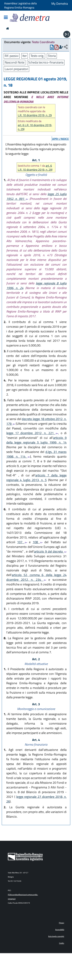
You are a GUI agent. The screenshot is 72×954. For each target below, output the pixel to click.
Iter (24, 55)
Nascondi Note (14, 62)
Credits (61, 943)
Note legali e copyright (56, 936)
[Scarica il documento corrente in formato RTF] (52, 48)
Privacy (61, 922)
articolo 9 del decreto (49, 551)
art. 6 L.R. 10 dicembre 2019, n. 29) (35, 127)
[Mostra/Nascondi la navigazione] (6, 17)
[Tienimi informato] (61, 47)
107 (20, 542)
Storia (52, 55)
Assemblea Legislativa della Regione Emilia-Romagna (20, 5)
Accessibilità (59, 929)
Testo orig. (37, 55)
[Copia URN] (66, 47)
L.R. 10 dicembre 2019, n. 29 (35, 115)
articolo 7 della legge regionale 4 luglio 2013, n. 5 (36, 477)
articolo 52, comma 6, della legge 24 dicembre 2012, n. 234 (36, 577)
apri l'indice (60, 139)
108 (36, 542)
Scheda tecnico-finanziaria (45, 62)
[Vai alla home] (7, 28)
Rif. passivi (12, 55)
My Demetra (59, 3)
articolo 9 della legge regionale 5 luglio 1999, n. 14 (36, 440)
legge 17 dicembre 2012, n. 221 (30, 433)
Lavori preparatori (16, 69)
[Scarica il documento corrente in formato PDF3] (57, 48)
